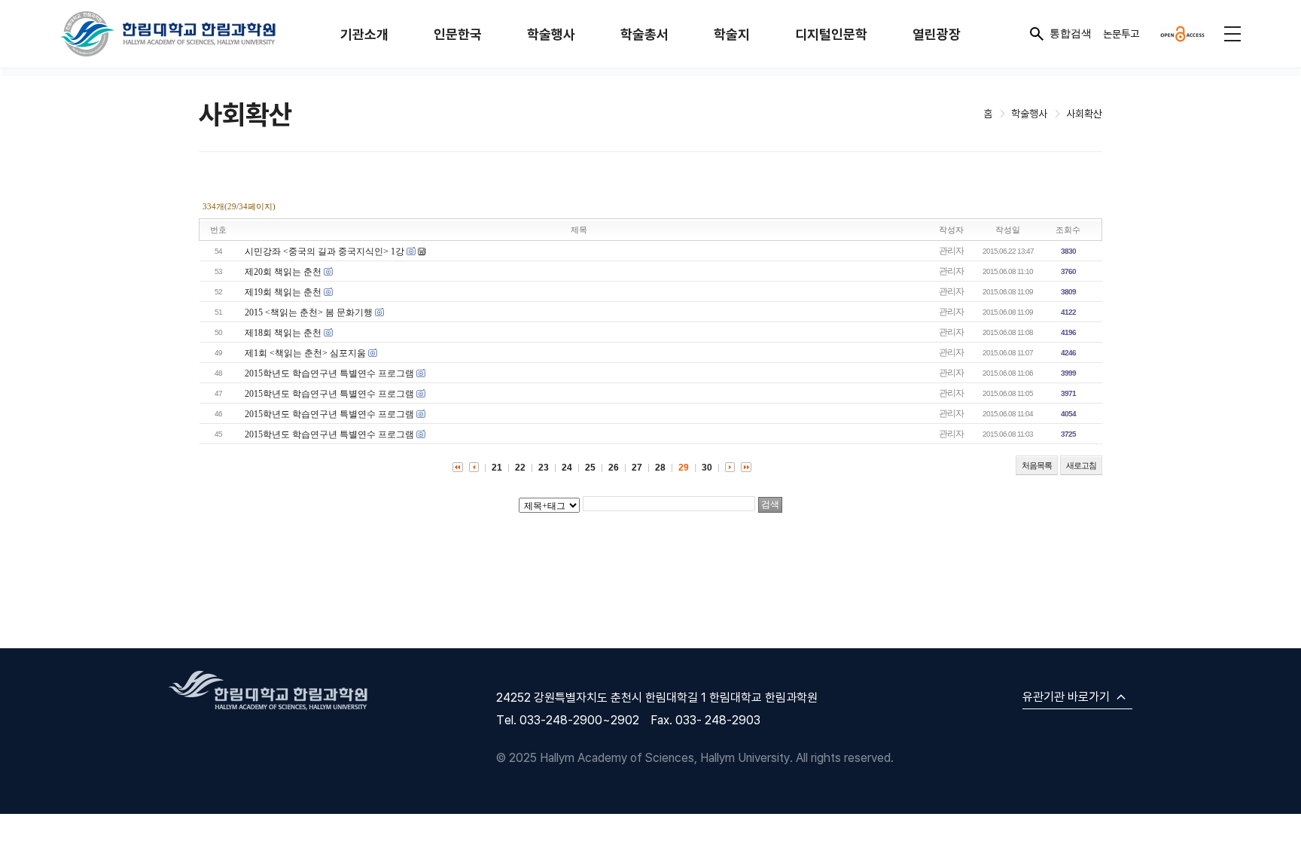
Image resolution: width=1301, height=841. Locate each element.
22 (520, 467)
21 (497, 467)
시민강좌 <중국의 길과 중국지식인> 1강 (324, 251)
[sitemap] (1232, 33)
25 (590, 467)
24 (567, 467)
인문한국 (458, 34)
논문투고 (1121, 33)
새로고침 (1081, 465)
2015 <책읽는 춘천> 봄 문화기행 (309, 312)
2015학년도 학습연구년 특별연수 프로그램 (329, 373)
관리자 (951, 250)
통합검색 (1071, 33)
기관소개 (364, 34)
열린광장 (937, 34)
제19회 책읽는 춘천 (283, 292)
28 (660, 467)
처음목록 (1037, 465)
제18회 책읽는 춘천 (283, 333)
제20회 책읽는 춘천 (283, 272)
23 (543, 467)
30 (707, 467)
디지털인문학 (831, 34)
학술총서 (644, 34)
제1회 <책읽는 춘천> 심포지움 (305, 353)
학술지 (732, 34)
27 (637, 467)
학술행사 (551, 34)
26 (613, 467)
